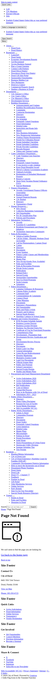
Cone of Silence (22, 388)
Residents (10, 452)
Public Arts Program (24, 365)
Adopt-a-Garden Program (26, 236)
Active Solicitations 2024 (26, 383)
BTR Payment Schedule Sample (29, 321)
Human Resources (18, 206)
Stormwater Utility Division (27, 445)
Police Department (18, 287)
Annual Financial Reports (26, 197)
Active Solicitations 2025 (26, 381)
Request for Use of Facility (27, 404)
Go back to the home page (14, 554)
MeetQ (19, 131)
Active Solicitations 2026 (26, 378)
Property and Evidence (25, 312)
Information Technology (20, 220)
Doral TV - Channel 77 (20, 475)
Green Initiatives (22, 427)
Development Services (20, 101)
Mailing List (21, 257)
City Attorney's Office (20, 94)
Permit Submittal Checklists (27, 142)
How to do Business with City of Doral (31, 392)
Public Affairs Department (21, 397)
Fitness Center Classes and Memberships (32, 254)
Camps (19, 245)
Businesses (10, 53)
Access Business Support (21, 64)
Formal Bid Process (24, 390)
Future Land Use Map (25, 349)
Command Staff (22, 293)
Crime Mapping (22, 300)
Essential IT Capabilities (25, 225)
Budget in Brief (22, 195)
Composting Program (24, 415)
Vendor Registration (14, 618)
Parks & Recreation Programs (28, 266)
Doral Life (15, 472)
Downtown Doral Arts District (23, 73)
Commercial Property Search (22, 87)
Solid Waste (21, 440)
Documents (20, 117)
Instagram (10, 664)
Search (3, 507)
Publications (21, 271)
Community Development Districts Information (30, 463)
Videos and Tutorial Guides (27, 151)
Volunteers (20, 284)
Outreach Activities (23, 172)
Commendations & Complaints (28, 296)
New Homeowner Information (28, 135)
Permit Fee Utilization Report (28, 140)
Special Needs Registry (25, 314)
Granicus (33, 675)
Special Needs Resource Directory (24, 493)
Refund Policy (22, 273)
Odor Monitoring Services (21, 484)
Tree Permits (21, 449)
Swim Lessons (22, 282)
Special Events (22, 275)
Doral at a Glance (18, 85)
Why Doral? (21, 209)
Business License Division (26, 326)
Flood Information (23, 124)
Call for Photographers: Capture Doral (31, 243)
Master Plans (21, 431)
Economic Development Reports (24, 59)
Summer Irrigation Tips (25, 447)
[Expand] (13, 46)
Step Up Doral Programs (26, 280)
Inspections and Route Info (27, 128)
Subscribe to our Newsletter (17, 666)
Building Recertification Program (29, 108)
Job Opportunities (23, 213)
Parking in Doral (22, 436)
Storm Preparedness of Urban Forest (30, 443)
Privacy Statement (30, 671)
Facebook (10, 660)
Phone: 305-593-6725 (9, 593)
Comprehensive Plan (24, 332)
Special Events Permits (25, 369)
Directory (20, 114)
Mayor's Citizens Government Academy (32, 170)
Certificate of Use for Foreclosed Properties (33, 330)
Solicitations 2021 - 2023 (26, 394)
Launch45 (15, 55)
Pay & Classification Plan (26, 215)
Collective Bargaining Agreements (30, 211)
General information (24, 351)
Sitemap (42, 671)
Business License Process (26, 323)
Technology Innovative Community (30, 231)
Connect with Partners (20, 69)
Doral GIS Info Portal (19, 75)
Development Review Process (28, 342)
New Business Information (26, 133)
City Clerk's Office (18, 96)
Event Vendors (22, 252)
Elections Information (14, 639)
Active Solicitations (14, 609)
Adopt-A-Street (22, 413)
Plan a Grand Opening (20, 66)
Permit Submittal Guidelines (27, 144)
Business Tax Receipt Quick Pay (29, 328)
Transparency (11, 616)
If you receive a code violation (28, 165)
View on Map (6, 589)
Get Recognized (17, 62)
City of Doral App (18, 456)
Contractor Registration (25, 112)
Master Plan (21, 259)
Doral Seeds (16, 57)
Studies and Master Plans (26, 371)
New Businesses (17, 82)
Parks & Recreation (19, 234)
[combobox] (14, 27)
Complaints (20, 110)
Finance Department (19, 188)
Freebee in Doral (17, 479)
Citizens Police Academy (26, 291)
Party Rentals (16, 488)
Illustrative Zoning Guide (26, 358)
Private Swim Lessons (25, 268)
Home (3, 509)
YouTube (9, 662)
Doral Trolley (21, 422)
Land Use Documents (25, 360)
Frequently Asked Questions (27, 121)
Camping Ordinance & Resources (29, 289)
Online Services (17, 486)
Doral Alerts (16, 470)
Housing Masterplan (24, 355)
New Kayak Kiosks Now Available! (30, 261)
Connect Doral (22, 298)
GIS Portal (15, 482)
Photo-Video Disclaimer (25, 401)
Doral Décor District (19, 71)
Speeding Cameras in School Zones (30, 316)
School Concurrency (24, 367)
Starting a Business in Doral (22, 89)
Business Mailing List (19, 80)
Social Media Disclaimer (26, 406)
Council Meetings (13, 637)
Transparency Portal (24, 204)
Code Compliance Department (23, 153)
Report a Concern (23, 179)
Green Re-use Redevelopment (28, 353)
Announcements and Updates (28, 105)
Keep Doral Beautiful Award (27, 167)
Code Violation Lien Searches (28, 156)
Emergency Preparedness (26, 305)
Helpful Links (21, 126)
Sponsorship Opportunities (21, 78)
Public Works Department (21, 410)
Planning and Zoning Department (24, 319)
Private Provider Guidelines (27, 147)
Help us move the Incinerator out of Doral (27, 466)
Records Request (23, 149)
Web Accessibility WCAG (26, 408)
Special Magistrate (23, 186)
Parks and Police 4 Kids (25, 310)
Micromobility (22, 433)
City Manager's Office (20, 98)
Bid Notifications (23, 385)
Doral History (16, 50)
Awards (19, 222)
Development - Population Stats (28, 335)
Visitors (9, 495)
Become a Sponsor (13, 641)
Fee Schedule (21, 119)
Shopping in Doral (18, 502)
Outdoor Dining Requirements (28, 137)
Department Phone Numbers (22, 468)
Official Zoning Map (24, 362)
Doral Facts (15, 48)
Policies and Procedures (25, 218)
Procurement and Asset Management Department (30, 374)
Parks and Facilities (24, 264)
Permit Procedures (23, 438)
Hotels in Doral (17, 498)
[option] (28, 21)
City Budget (21, 199)
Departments (11, 92)
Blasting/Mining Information (22, 454)
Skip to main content (9, 2)
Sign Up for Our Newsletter (22, 491)
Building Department (19, 103)
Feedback (15, 477)
